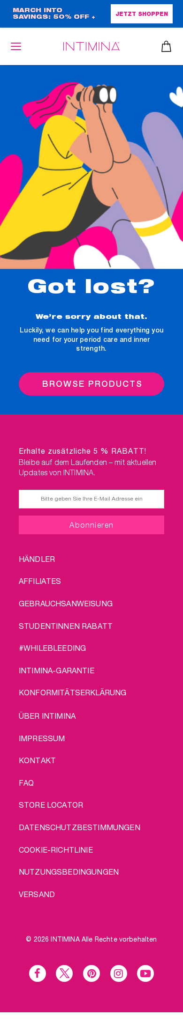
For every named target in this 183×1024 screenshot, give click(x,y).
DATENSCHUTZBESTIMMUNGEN (79, 827)
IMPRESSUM (42, 738)
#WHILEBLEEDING (52, 647)
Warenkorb (166, 46)
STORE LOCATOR (51, 804)
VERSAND (37, 894)
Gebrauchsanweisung (66, 603)
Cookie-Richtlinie (56, 849)
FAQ (26, 782)
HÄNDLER (37, 558)
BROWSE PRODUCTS (92, 384)
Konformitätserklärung (72, 692)
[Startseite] (91, 46)
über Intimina (47, 715)
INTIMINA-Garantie (56, 670)
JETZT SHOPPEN (141, 14)
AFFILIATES (40, 580)
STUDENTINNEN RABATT (66, 625)
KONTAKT (37, 760)
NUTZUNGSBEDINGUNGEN (69, 871)
